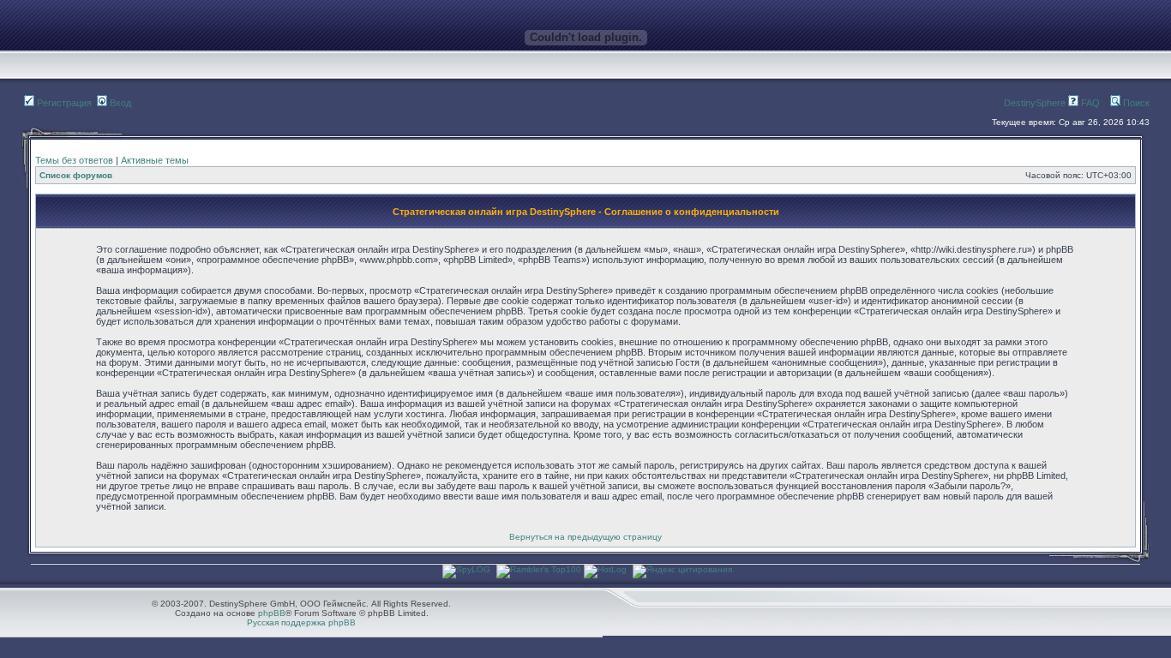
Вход (119, 103)
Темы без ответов (74, 160)
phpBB (271, 613)
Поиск (1135, 103)
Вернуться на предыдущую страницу (585, 536)
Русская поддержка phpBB (301, 622)
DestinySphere (1035, 103)
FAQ (1089, 103)
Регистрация (63, 103)
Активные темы (155, 160)
